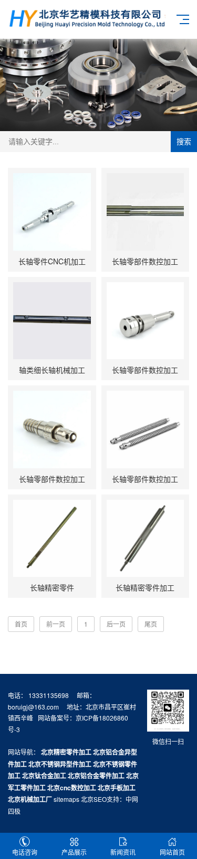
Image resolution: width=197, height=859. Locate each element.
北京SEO (94, 798)
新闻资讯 (123, 851)
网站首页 (172, 851)
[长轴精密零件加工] (145, 538)
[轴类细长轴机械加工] (52, 321)
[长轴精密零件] (52, 538)
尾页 (150, 623)
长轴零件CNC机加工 (52, 261)
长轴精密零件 (52, 587)
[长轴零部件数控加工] (145, 212)
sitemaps (66, 798)
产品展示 (74, 851)
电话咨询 (24, 851)
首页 (21, 623)
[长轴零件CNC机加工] (52, 212)
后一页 (116, 623)
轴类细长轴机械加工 (52, 369)
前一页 (55, 623)
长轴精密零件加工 (145, 587)
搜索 (184, 141)
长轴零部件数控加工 (145, 261)
